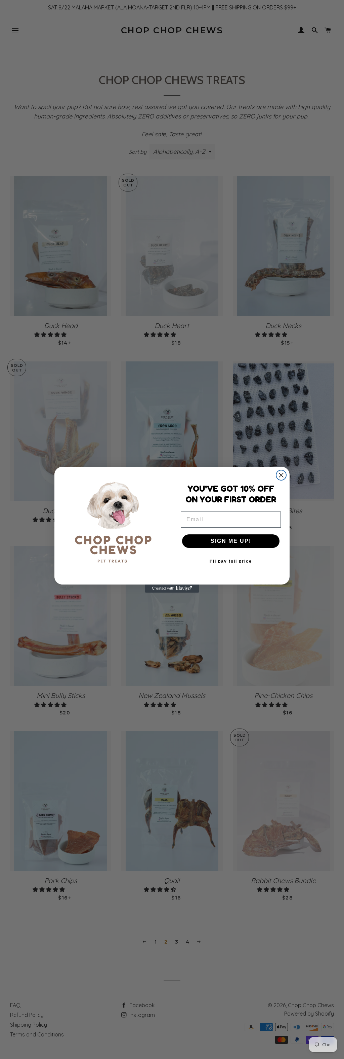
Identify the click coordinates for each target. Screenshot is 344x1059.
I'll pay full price (231, 561)
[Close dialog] (281, 475)
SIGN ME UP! (231, 541)
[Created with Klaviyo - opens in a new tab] (172, 589)
